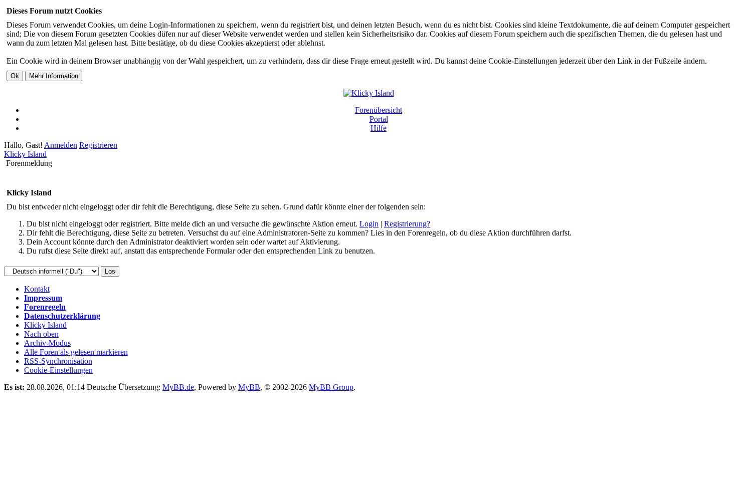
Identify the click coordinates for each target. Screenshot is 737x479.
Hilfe (379, 128)
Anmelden (60, 145)
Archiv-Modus (47, 343)
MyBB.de (178, 387)
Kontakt (37, 289)
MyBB (249, 387)
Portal (379, 119)
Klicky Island (25, 154)
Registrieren (98, 145)
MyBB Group (331, 387)
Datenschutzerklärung (62, 316)
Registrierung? (407, 223)
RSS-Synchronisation (58, 361)
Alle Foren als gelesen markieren (76, 352)
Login (369, 223)
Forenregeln (45, 307)
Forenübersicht (378, 110)
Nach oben (41, 334)
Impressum (43, 298)
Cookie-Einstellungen (58, 370)
